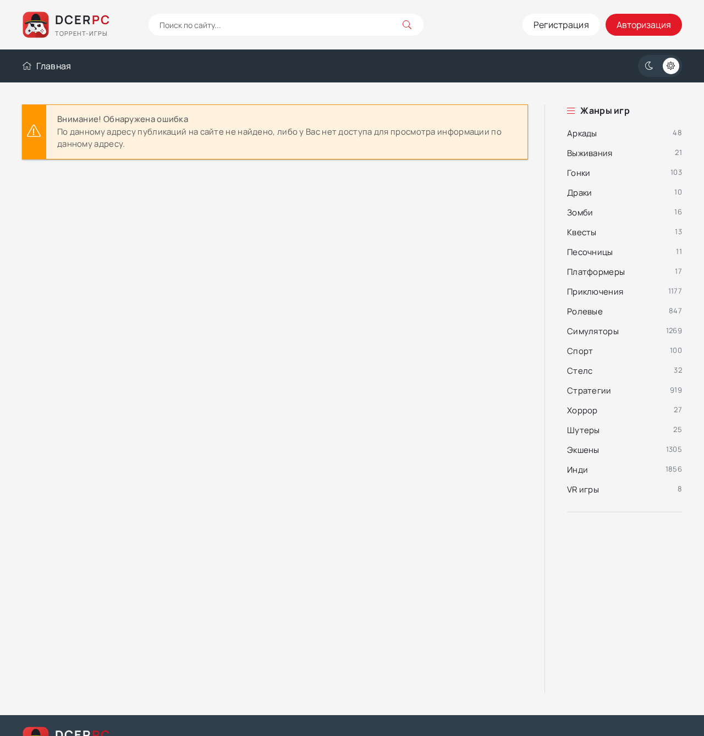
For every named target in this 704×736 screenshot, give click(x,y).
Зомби (580, 212)
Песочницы (590, 252)
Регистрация (561, 25)
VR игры (583, 489)
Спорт (580, 351)
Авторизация (644, 25)
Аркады (582, 133)
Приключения (595, 291)
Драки (579, 192)
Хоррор (582, 410)
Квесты (582, 232)
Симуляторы (593, 331)
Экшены (583, 450)
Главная (53, 66)
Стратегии (589, 390)
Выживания (590, 153)
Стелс (580, 371)
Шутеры (583, 430)
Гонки (579, 173)
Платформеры (596, 272)
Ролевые (585, 311)
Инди (577, 469)
